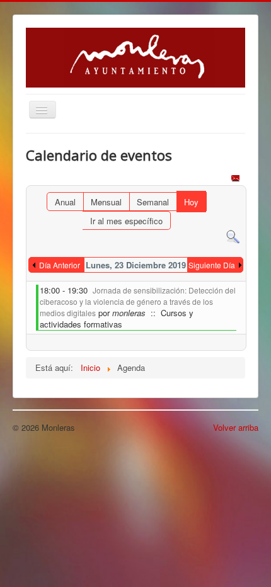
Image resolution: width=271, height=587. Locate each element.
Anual (65, 202)
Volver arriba (235, 427)
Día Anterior (59, 264)
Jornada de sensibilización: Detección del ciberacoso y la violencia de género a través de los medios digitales (138, 301)
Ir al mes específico (126, 221)
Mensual (106, 202)
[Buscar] (232, 236)
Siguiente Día (211, 264)
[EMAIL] (236, 179)
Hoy (191, 202)
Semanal (153, 202)
